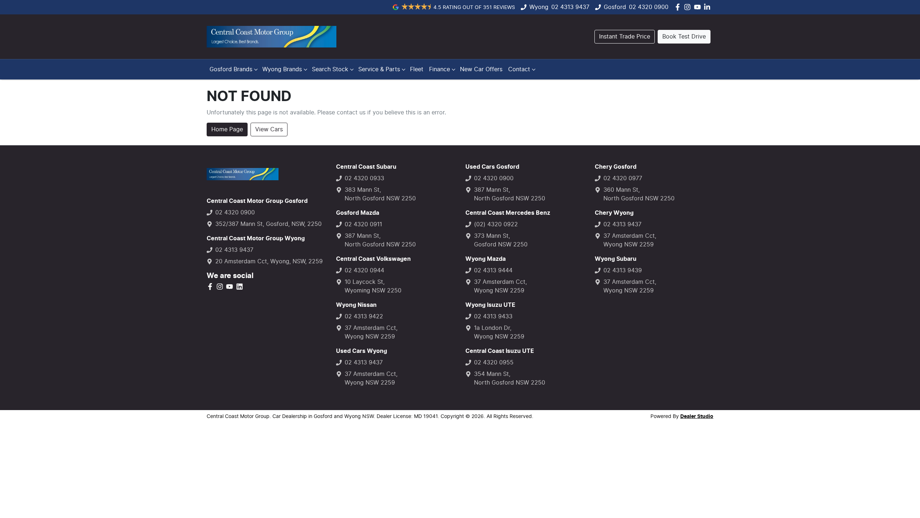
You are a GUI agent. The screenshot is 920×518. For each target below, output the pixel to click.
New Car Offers (481, 69)
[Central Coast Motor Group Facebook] (679, 7)
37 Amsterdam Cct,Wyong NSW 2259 (371, 332)
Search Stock (330, 69)
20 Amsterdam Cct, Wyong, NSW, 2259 (269, 261)
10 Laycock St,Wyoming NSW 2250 (373, 286)
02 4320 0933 (364, 178)
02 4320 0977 (622, 178)
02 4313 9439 (622, 270)
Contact (519, 69)
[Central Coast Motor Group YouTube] (699, 7)
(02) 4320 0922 (496, 224)
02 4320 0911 (363, 224)
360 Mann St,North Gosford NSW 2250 (639, 194)
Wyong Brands (282, 69)
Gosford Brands (231, 69)
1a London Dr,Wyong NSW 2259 (499, 332)
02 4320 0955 (494, 362)
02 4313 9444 (493, 270)
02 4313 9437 (570, 7)
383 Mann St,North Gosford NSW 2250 (380, 194)
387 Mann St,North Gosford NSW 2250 (380, 240)
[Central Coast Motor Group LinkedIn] (708, 7)
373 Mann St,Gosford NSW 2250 (501, 240)
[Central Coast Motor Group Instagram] (689, 7)
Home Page (227, 129)
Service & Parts (379, 69)
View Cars (269, 129)
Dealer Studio (696, 416)
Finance (439, 69)
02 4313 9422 (364, 316)
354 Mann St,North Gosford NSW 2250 (509, 378)
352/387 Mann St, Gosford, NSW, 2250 (268, 224)
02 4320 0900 (648, 7)
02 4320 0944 (364, 270)
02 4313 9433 (493, 316)
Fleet (416, 69)
